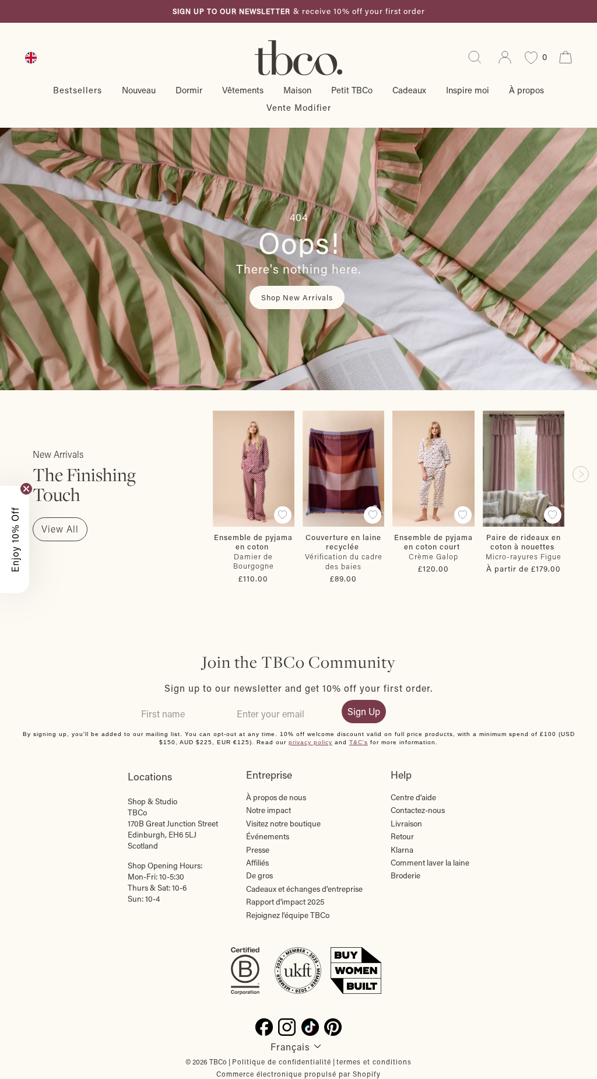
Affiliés (257, 862)
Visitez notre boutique (283, 823)
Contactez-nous (418, 810)
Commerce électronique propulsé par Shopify (298, 1073)
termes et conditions (374, 1061)
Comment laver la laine (430, 862)
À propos (526, 90)
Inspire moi (467, 90)
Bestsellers (77, 90)
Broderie (405, 875)
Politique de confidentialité (281, 1061)
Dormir (188, 90)
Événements (267, 836)
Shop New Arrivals (297, 297)
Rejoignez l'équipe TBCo (287, 915)
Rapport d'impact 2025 (285, 901)
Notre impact (268, 810)
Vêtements (243, 90)
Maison (297, 90)
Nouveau (139, 90)
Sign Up (363, 711)
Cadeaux (409, 90)
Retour (402, 836)
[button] (14, 539)
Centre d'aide (413, 797)
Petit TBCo (352, 90)
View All (60, 529)
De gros (259, 875)
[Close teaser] (26, 489)
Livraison (406, 823)
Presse (257, 850)
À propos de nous (276, 797)
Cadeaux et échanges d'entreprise (304, 889)
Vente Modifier (298, 107)
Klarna (402, 850)
